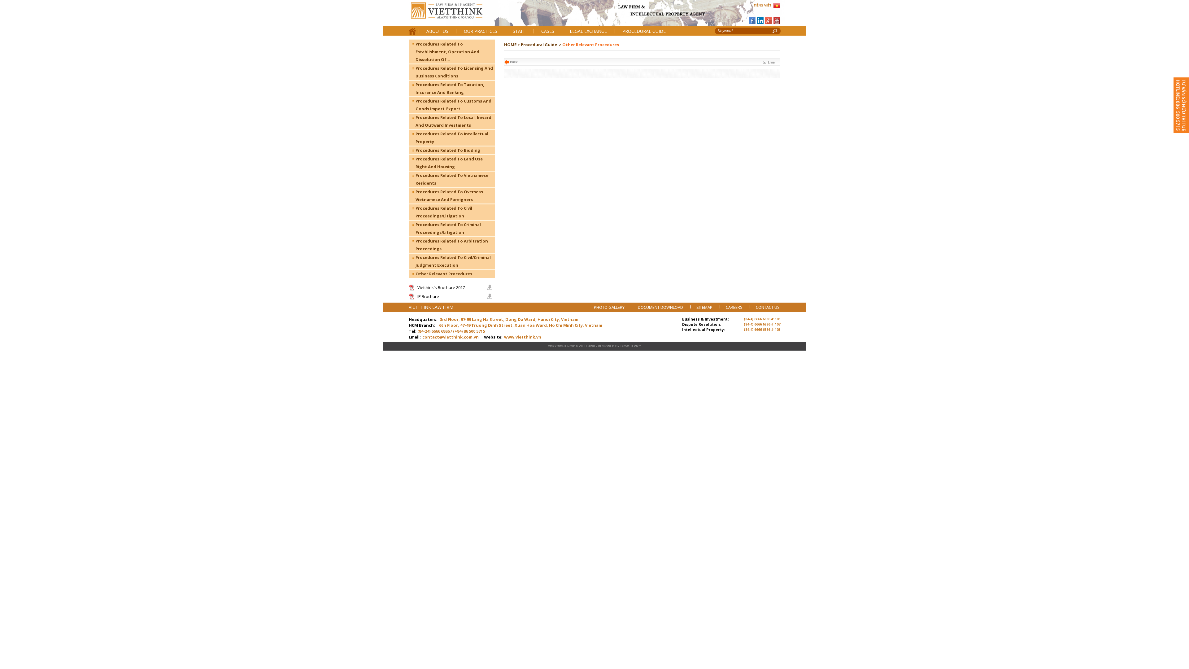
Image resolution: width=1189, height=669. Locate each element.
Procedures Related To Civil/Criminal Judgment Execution (453, 261)
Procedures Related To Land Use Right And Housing (449, 162)
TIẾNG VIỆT (762, 5)
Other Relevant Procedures (444, 274)
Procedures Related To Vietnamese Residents (452, 179)
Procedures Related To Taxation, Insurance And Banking (450, 88)
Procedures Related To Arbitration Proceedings (452, 244)
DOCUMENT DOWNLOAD (661, 307)
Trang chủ (451, 15)
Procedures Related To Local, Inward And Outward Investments (453, 121)
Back (514, 62)
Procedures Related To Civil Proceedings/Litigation (444, 212)
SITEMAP (704, 307)
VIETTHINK (587, 346)
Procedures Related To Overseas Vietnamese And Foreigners (449, 195)
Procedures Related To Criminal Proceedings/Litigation (448, 228)
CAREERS (734, 307)
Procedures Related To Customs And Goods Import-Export (453, 105)
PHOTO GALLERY (609, 307)
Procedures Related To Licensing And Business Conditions (454, 72)
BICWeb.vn (629, 346)
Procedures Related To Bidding (448, 150)
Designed (606, 346)
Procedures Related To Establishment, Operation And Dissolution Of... (447, 51)
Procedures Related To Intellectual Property (452, 137)
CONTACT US (768, 307)
